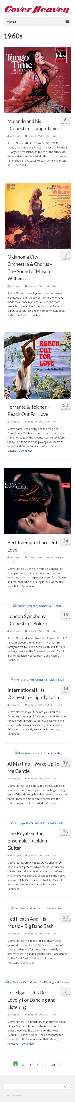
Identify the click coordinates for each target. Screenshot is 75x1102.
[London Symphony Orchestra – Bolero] (37, 605)
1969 (46, 136)
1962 (46, 933)
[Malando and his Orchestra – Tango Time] (37, 79)
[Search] (66, 1086)
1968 (46, 286)
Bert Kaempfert (57, 557)
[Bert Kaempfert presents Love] (37, 500)
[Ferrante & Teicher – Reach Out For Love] (37, 365)
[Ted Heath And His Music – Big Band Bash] (37, 908)
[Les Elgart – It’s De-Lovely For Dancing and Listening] (37, 982)
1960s (40, 136)
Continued (20, 165)
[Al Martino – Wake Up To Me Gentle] (37, 753)
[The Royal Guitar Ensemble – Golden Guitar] (37, 822)
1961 (46, 1014)
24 (53, 1064)
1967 (46, 855)
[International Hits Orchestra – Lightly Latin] (37, 679)
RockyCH (16, 136)
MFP (52, 704)
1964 (46, 557)
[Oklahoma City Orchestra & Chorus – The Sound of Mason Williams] (37, 215)
